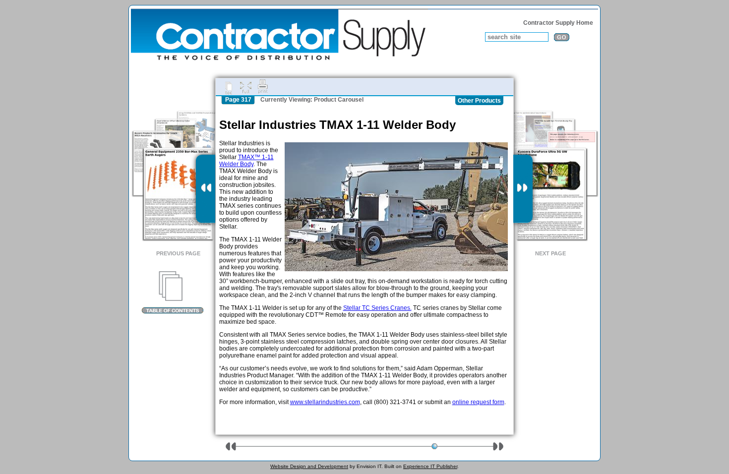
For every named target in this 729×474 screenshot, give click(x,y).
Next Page (550, 253)
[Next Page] (523, 189)
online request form (478, 402)
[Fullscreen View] (245, 86)
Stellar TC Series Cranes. (377, 307)
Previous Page (178, 253)
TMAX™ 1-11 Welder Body (246, 161)
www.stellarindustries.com (325, 402)
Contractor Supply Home (558, 22)
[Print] (262, 86)
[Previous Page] (205, 189)
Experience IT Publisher (430, 466)
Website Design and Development (309, 466)
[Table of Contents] (172, 292)
